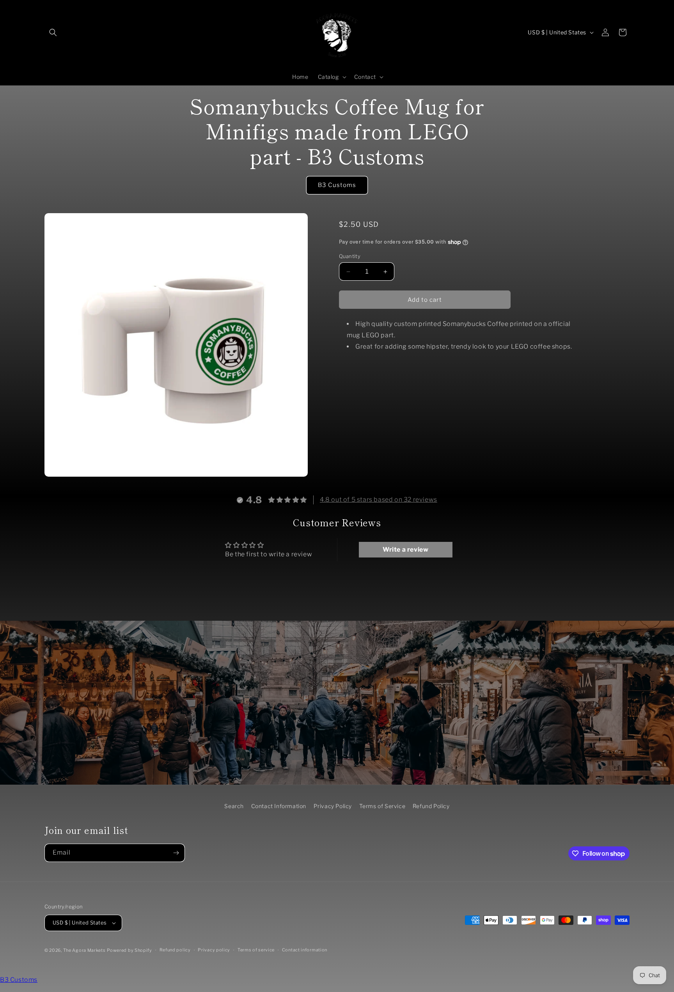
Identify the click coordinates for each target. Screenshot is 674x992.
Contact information (304, 950)
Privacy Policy (333, 806)
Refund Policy (431, 806)
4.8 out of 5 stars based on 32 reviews (378, 499)
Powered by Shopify (129, 950)
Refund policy (175, 950)
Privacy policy (214, 950)
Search (234, 806)
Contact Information (278, 806)
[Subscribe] (175, 853)
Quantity (349, 256)
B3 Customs (337, 185)
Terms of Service (382, 806)
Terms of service (256, 950)
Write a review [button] (405, 549)
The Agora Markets (84, 950)
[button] (53, 32)
